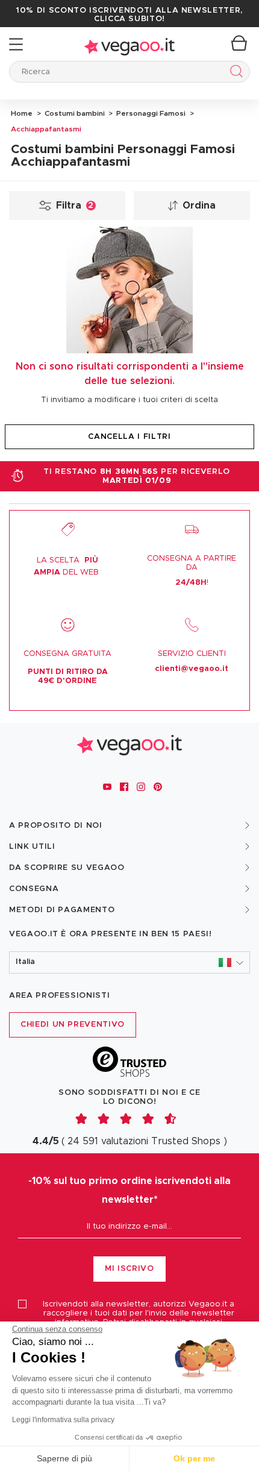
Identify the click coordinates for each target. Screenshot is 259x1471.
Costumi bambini (74, 113)
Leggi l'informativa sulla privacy (63, 1420)
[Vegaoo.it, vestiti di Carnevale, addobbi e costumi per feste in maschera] (129, 44)
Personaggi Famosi (150, 113)
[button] (129, 962)
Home (21, 113)
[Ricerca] (234, 73)
